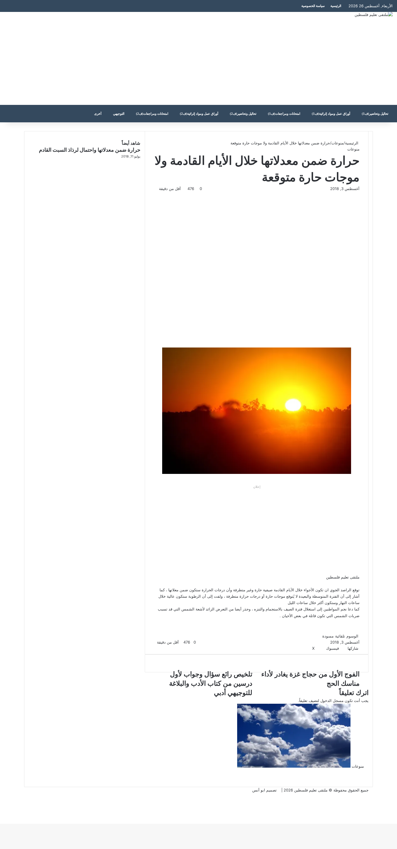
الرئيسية (335, 6)
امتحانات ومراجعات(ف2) (152, 113)
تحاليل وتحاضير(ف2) (243, 113)
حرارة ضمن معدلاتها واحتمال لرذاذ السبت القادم (89, 150)
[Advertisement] (132, 58)
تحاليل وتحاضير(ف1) (375, 113)
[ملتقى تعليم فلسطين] (374, 14)
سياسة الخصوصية (313, 6)
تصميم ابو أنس (264, 790)
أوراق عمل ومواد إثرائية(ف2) (199, 113)
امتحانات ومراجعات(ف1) (284, 113)
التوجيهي (118, 113)
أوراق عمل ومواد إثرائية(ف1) (331, 113)
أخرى (97, 113)
